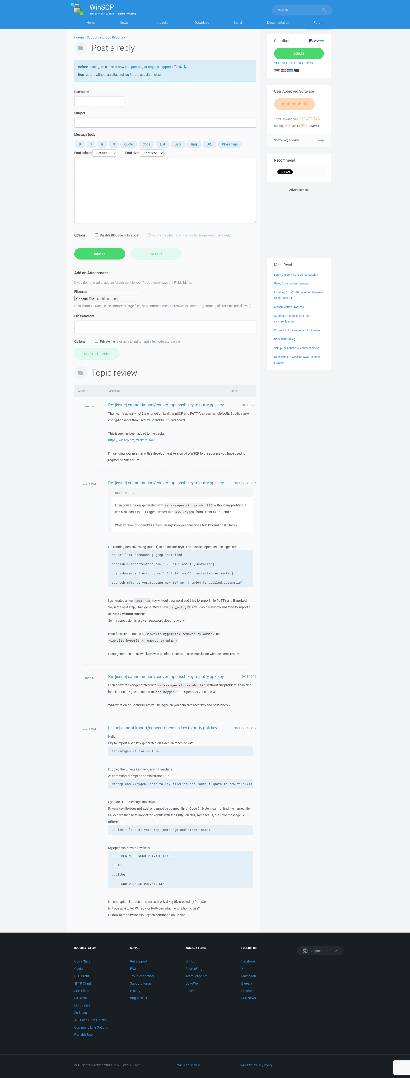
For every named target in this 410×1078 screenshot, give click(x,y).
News (124, 22)
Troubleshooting (142, 976)
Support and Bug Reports (105, 37)
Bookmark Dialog (284, 339)
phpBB (191, 991)
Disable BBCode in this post (119, 235)
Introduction (161, 22)
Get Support (138, 961)
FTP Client (81, 976)
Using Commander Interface (291, 283)
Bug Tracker (138, 998)
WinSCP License (188, 1065)
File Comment (84, 316)
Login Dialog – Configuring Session (296, 274)
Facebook (248, 961)
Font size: (132, 153)
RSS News (248, 998)
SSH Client (81, 991)
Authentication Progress (289, 307)
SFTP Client (82, 983)
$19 (276, 63)
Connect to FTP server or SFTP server (297, 330)
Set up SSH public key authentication (296, 348)
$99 (300, 63)
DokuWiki (192, 983)
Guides (79, 969)
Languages (82, 1005)
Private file (140, 341)
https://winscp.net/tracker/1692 (131, 440)
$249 (309, 63)
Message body (84, 134)
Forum (318, 22)
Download (202, 22)
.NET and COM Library (90, 1020)
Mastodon (248, 976)
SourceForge (195, 969)
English (316, 951)
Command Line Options (91, 1027)
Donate (299, 53)
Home (91, 22)
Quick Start (82, 961)
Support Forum (141, 983)
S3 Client (80, 998)
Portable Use (83, 1034)
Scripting (80, 1013)
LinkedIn (247, 991)
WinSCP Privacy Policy (256, 1065)
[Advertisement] (299, 222)
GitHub (191, 961)
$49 (292, 63)
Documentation (278, 22)
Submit (99, 254)
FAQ (133, 969)
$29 (284, 63)
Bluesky (246, 983)
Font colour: (83, 153)
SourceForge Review (286, 140)
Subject (79, 113)
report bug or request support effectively (157, 67)
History (135, 991)
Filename (80, 291)
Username (81, 92)
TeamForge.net (196, 976)
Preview (155, 254)
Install (238, 22)
